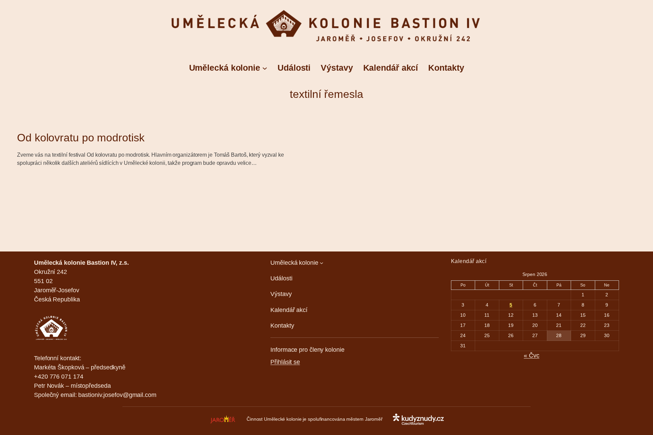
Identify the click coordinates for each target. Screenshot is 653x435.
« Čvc (531, 355)
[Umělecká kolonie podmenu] (264, 67)
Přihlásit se (285, 362)
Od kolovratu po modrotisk (81, 138)
